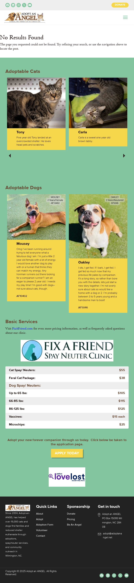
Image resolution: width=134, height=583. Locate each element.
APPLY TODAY (67, 453)
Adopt (39, 519)
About (39, 514)
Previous (9, 153)
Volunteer (41, 530)
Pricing (71, 519)
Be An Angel (74, 525)
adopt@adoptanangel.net (112, 535)
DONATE (120, 5)
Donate (71, 514)
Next (124, 153)
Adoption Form (44, 525)
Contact (40, 536)
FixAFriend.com (22, 328)
